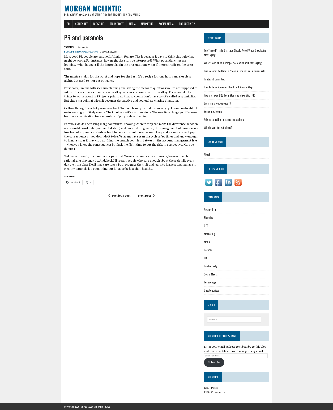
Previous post (121, 195)
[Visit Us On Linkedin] (228, 185)
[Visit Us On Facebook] (218, 185)
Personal (208, 250)
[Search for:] (234, 319)
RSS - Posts (211, 388)
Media (132, 24)
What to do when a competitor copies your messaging (233, 63)
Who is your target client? (218, 128)
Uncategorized (211, 290)
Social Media (166, 24)
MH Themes (105, 406)
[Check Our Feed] (238, 185)
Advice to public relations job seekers (224, 120)
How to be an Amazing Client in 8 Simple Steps (229, 87)
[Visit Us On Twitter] (209, 185)
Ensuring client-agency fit (217, 103)
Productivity (187, 24)
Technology (117, 24)
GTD (206, 226)
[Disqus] (131, 248)
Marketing (147, 24)
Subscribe (214, 362)
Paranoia (83, 47)
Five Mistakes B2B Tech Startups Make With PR (229, 95)
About (207, 154)
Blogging (98, 24)
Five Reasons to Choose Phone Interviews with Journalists (234, 71)
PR (68, 24)
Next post (144, 195)
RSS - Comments (214, 392)
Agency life (81, 24)
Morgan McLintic (87, 51)
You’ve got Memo (213, 111)
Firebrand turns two (214, 79)
